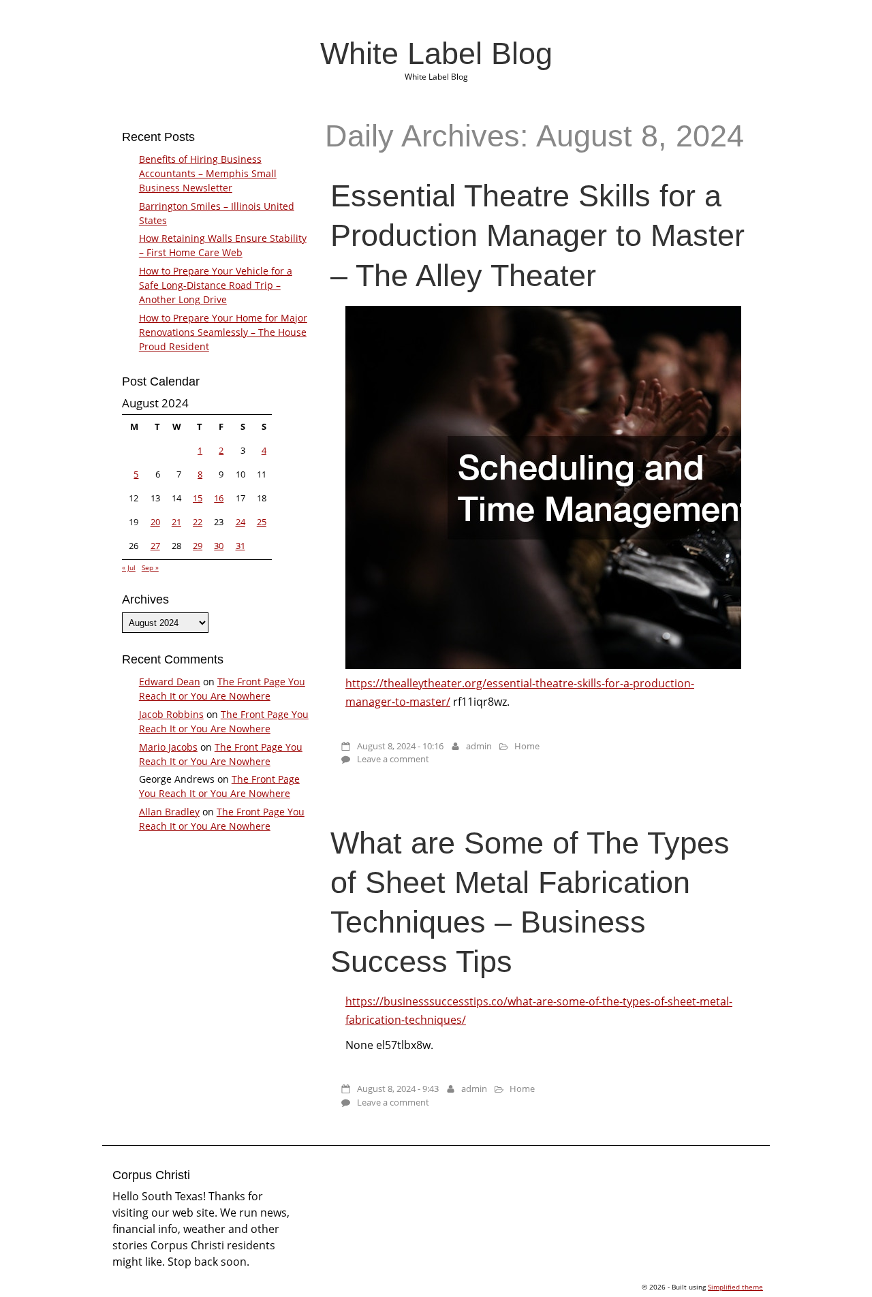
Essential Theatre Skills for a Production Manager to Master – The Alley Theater (537, 235)
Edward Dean (169, 681)
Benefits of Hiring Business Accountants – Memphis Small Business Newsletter (208, 173)
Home (527, 746)
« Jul (129, 567)
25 (261, 522)
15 (197, 498)
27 (155, 546)
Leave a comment (393, 759)
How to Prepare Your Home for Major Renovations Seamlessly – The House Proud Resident (223, 332)
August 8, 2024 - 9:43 (398, 1088)
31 (240, 546)
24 (240, 522)
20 (155, 522)
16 (218, 498)
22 (197, 522)
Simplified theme (735, 1287)
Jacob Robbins (171, 714)
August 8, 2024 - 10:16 (400, 746)
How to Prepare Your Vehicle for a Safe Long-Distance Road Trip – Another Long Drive (215, 285)
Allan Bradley (169, 811)
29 (197, 546)
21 (176, 522)
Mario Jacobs (168, 746)
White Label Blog (436, 53)
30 (218, 546)
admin (479, 746)
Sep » (150, 567)
